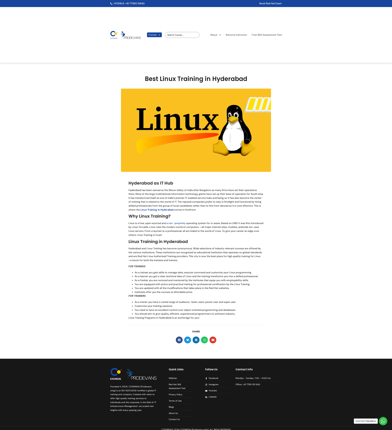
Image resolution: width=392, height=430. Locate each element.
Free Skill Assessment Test (267, 34)
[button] (179, 340)
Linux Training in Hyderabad (156, 209)
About (213, 34)
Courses (153, 34)
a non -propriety (175, 223)
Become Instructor (236, 34)
